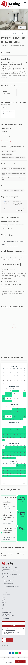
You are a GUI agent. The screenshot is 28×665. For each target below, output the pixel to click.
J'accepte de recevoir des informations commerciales (11, 633)
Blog (3, 604)
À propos (4, 602)
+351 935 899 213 (6, 569)
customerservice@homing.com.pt (11, 586)
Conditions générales (6, 611)
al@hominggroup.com (9, 583)
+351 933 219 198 (5, 576)
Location (4, 599)
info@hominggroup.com (9, 581)
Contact (3, 605)
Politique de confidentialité (8, 615)
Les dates (20, 661)
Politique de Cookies (6, 612)
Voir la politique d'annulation (10, 264)
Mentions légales (5, 614)
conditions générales (10, 630)
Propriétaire (4, 600)
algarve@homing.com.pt (9, 580)
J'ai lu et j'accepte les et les (14, 629)
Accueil (3, 597)
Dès (3, 659)
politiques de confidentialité (18, 628)
